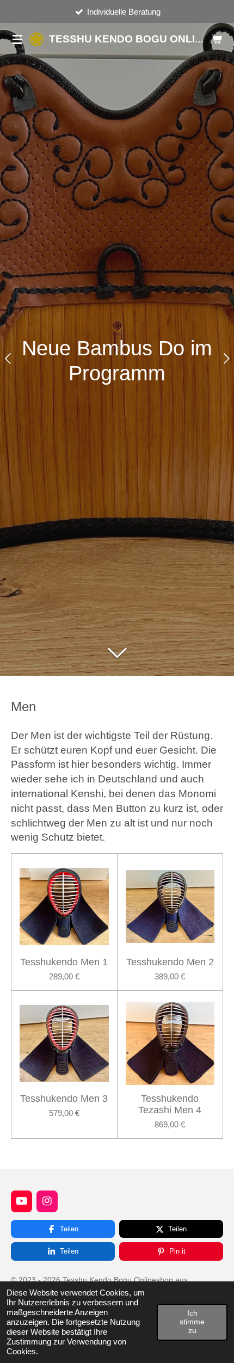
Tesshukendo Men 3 (64, 1098)
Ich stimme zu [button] (192, 1322)
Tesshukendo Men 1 (64, 962)
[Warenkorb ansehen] (217, 39)
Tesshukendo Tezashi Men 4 (169, 1104)
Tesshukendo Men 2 (170, 962)
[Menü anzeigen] (17, 39)
